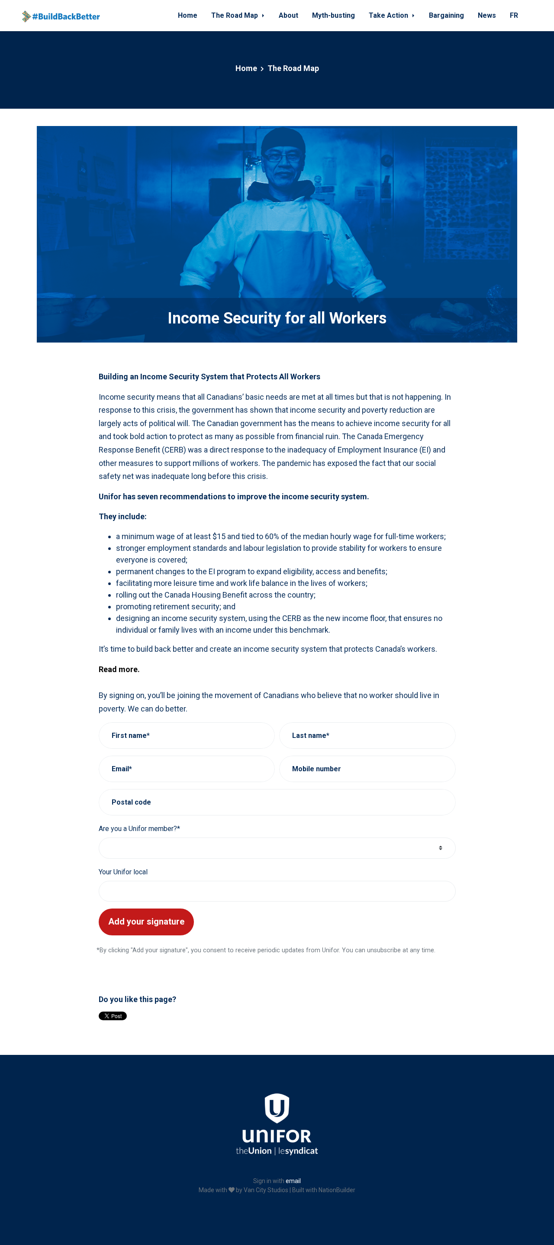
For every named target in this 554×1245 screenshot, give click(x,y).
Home (187, 15)
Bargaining (446, 15)
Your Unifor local (123, 872)
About (288, 15)
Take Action (389, 15)
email (293, 1180)
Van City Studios (266, 1190)
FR (514, 15)
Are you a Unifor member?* (139, 829)
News (487, 15)
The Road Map (235, 15)
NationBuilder (337, 1190)
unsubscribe (384, 950)
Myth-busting (333, 15)
